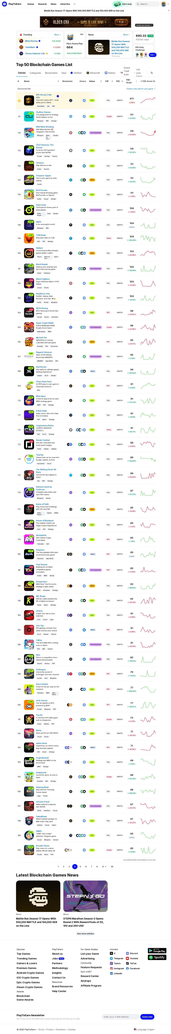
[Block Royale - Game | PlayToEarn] (29, 268)
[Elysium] (68, 166)
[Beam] (68, 850)
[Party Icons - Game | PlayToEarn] (29, 210)
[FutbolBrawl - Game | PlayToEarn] (29, 821)
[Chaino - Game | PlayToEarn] (29, 615)
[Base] (70, 150)
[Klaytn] (68, 356)
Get (151, 55)
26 (112, 866)
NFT (108, 312)
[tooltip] (151, 73)
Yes (108, 100)
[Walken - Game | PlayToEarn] (29, 253)
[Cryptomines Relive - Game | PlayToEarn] (29, 430)
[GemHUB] (70, 356)
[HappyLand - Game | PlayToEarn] (29, 777)
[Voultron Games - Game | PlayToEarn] (29, 116)
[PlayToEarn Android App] (157, 951)
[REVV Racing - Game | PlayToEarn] (29, 312)
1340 (70, 47)
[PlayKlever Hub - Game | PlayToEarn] (29, 298)
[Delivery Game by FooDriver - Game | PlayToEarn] (29, 492)
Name (26, 81)
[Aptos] (70, 644)
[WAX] (68, 586)
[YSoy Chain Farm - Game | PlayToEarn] (29, 386)
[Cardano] (70, 689)
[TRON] (70, 674)
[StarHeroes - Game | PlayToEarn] (29, 371)
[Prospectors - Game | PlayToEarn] (29, 586)
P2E (118, 81)
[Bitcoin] (70, 705)
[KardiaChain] (70, 342)
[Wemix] (70, 194)
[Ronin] (70, 210)
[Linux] (82, 430)
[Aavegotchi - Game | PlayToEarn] (29, 539)
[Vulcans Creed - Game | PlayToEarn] (29, 806)
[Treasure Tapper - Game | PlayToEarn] (29, 180)
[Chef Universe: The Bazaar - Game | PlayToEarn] (29, 150)
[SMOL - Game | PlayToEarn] (29, 225)
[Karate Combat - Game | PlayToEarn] (29, 444)
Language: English (145, 1029)
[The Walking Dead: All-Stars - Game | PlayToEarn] (29, 475)
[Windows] (84, 132)
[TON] (70, 180)
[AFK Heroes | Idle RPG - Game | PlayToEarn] (29, 100)
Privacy (49, 1029)
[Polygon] (70, 312)
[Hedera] (68, 444)
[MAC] (84, 371)
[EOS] (70, 586)
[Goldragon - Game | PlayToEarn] (29, 674)
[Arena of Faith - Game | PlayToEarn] (29, 509)
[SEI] (70, 132)
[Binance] (68, 342)
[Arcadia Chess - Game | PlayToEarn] (29, 850)
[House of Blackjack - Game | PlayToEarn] (29, 525)
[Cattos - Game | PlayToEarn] (29, 644)
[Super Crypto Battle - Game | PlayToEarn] (29, 327)
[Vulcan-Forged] (70, 166)
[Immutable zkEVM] (70, 509)
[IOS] (82, 132)
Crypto (120, 100)
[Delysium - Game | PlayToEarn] (29, 554)
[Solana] (70, 100)
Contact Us (58, 977)
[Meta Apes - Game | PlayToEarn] (29, 400)
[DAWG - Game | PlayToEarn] (29, 835)
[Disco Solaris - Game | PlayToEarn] (29, 689)
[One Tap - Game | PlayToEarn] (29, 630)
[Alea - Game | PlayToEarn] (29, 659)
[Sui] (70, 116)
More (56, 35)
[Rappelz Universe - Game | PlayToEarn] (29, 356)
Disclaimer (61, 1029)
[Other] (70, 225)
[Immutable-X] (70, 554)
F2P (107, 81)
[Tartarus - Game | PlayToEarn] (29, 166)
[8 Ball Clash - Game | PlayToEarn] (29, 415)
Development (96, 133)
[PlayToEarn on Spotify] (157, 957)
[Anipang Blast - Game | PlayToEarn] (29, 791)
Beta (92, 180)
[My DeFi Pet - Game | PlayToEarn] (29, 342)
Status (92, 81)
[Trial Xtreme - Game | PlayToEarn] (29, 570)
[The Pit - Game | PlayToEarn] (29, 719)
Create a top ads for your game (140, 89)
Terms (41, 1029)
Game (109, 238)
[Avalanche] (70, 719)
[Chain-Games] (70, 615)
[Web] (84, 100)
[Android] (79, 132)
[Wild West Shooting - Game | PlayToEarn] (29, 132)
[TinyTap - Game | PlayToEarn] (29, 459)
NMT (69, 43)
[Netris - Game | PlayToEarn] (29, 733)
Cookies (71, 1029)
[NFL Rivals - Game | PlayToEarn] (29, 600)
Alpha (93, 371)
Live (92, 100)
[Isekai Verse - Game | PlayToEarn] (29, 747)
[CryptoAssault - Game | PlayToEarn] (29, 762)
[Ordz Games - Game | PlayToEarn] (29, 705)
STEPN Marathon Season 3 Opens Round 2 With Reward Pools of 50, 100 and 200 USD (84, 10)
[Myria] (70, 268)
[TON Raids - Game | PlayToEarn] (29, 238)
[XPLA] (70, 475)
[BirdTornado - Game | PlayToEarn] (29, 194)
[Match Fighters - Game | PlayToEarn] (29, 283)
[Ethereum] (68, 268)
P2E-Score (129, 81)
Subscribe (147, 1017)
